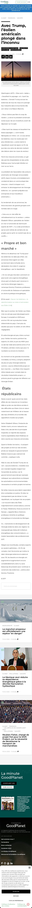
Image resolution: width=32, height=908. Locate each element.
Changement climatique (10, 48)
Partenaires (5, 842)
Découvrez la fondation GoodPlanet (13, 854)
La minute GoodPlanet (8, 851)
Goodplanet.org (9, 783)
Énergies (11, 18)
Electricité (24, 48)
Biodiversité (7, 625)
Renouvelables (16, 50)
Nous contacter (6, 845)
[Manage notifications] (28, 904)
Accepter (16, 891)
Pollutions (13, 673)
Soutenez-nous (6, 848)
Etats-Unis (5, 50)
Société (20, 18)
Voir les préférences (16, 900)
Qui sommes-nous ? (7, 839)
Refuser (16, 896)
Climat (3, 18)
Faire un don (21, 2)
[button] (29, 867)
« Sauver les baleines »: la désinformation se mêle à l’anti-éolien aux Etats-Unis (14, 302)
